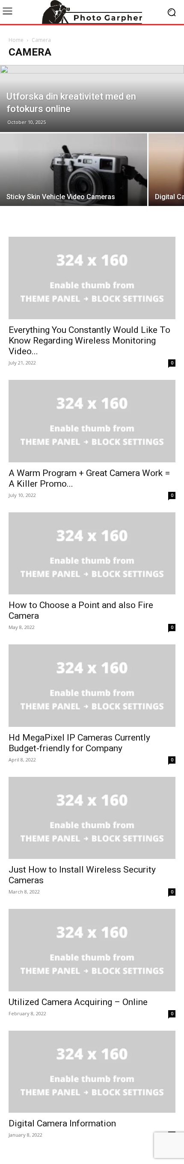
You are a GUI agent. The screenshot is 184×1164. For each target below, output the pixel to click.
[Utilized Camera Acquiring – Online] (92, 950)
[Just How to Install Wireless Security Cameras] (92, 818)
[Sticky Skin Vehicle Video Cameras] (73, 188)
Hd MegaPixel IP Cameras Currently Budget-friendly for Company (79, 742)
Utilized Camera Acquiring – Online (78, 1002)
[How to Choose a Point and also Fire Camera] (92, 553)
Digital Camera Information (62, 1123)
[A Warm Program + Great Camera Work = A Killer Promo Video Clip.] (92, 421)
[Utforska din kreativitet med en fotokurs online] (92, 98)
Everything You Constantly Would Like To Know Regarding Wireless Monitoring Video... (89, 340)
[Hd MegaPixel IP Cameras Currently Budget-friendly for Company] (92, 685)
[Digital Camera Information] (92, 1072)
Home (16, 40)
